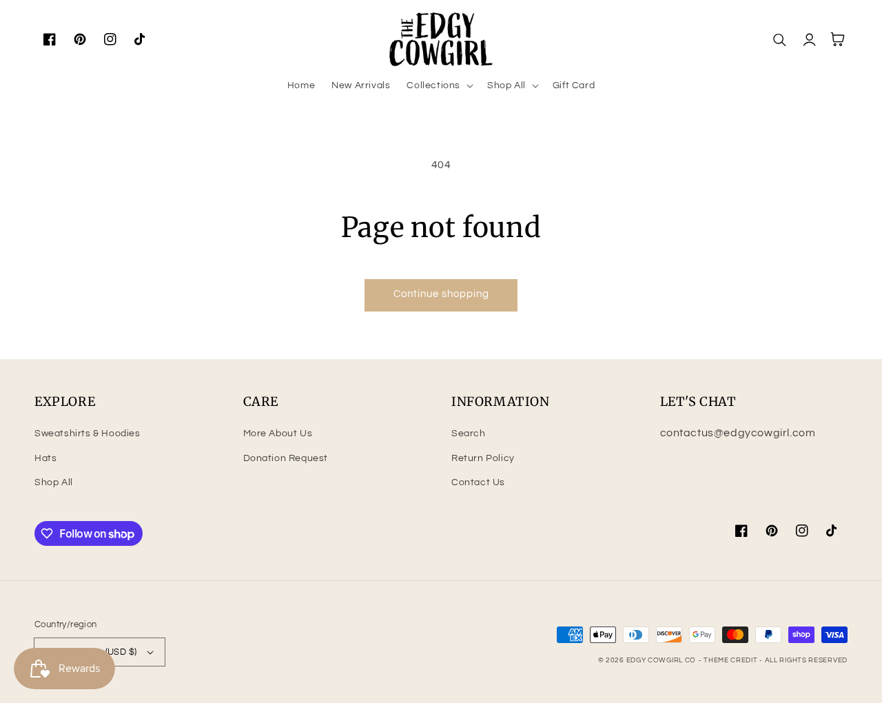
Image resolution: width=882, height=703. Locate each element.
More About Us (278, 433)
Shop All (53, 482)
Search (468, 433)
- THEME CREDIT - (732, 660)
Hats (45, 458)
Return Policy (483, 458)
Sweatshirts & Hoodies (87, 433)
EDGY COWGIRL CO (661, 660)
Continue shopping (441, 294)
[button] (438, 85)
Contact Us (478, 482)
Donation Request (286, 458)
